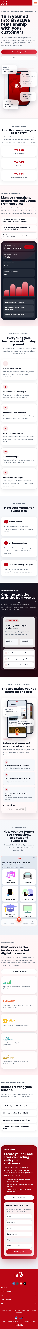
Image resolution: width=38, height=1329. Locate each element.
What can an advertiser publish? (15, 1113)
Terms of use (25, 1311)
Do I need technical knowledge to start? (16, 1127)
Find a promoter (19, 58)
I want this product (19, 52)
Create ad (29, 247)
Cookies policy (16, 1311)
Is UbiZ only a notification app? (15, 1106)
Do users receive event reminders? (16, 1120)
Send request (19, 1252)
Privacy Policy (6, 1311)
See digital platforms (19, 972)
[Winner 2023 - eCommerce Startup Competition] (16, 1318)
